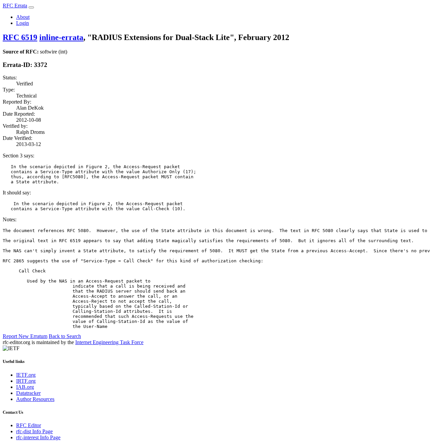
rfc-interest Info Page (38, 437)
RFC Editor (28, 425)
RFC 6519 (20, 37)
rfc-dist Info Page (34, 431)
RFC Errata (15, 5)
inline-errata (61, 37)
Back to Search (65, 336)
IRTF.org (26, 381)
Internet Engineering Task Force (109, 342)
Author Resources (35, 399)
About (23, 17)
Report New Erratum (25, 336)
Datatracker (28, 393)
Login (22, 23)
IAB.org (25, 387)
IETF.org (26, 375)
